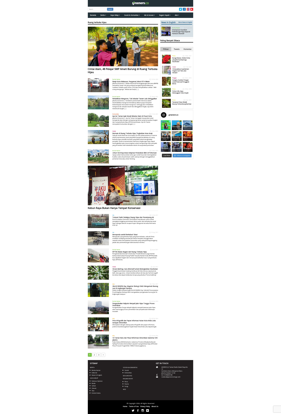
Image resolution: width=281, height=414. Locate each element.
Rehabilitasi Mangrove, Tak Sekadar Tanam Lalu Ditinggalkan (134, 99)
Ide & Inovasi (149, 15)
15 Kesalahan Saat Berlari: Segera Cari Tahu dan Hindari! (180, 71)
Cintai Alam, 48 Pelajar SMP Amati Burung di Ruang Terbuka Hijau (122, 70)
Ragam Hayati (164, 15)
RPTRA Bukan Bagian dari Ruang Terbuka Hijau (129, 252)
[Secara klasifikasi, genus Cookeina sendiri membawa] (188, 147)
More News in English (185, 22)
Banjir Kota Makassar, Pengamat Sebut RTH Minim (131, 81)
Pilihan (166, 49)
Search (110, 9)
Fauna (127, 384)
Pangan (174, 78)
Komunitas (115, 114)
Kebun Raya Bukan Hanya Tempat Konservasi (114, 208)
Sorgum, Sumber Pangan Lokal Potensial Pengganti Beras (180, 82)
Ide (113, 215)
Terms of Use (134, 406)
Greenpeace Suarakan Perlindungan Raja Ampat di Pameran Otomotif (181, 31)
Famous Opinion (97, 381)
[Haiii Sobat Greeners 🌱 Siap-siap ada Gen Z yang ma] (166, 125)
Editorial (94, 373)
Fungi (126, 386)
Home (125, 406)
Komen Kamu (96, 393)
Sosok (127, 370)
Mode (93, 383)
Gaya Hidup (114, 15)
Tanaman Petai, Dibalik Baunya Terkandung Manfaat (181, 103)
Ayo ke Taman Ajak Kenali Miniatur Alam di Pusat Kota (132, 116)
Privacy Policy (145, 406)
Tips (93, 391)
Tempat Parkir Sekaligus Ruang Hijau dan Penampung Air (133, 217)
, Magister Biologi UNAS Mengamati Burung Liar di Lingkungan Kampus (135, 287)
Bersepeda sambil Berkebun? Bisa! (124, 234)
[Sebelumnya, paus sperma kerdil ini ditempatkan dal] (188, 125)
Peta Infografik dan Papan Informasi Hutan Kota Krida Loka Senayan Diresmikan (134, 322)
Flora (173, 56)
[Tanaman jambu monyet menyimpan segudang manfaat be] (188, 136)
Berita (102, 15)
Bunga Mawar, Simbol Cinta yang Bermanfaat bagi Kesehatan (181, 60)
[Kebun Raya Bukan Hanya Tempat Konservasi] (123, 185)
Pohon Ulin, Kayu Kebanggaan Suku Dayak (180, 92)
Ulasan (94, 388)
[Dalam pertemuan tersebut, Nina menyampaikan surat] (166, 136)
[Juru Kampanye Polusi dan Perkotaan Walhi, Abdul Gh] (177, 125)
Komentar (188, 49)
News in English (97, 375)
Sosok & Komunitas (131, 15)
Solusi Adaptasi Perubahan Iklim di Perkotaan (134, 153)
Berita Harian (116, 79)
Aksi (176, 15)
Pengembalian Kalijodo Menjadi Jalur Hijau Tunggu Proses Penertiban (133, 304)
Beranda (93, 15)
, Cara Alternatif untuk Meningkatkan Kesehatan (135, 269)
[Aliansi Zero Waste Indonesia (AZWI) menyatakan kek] (177, 136)
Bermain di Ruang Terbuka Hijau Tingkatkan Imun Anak (132, 133)
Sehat (114, 131)
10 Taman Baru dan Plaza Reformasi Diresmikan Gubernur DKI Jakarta (135, 339)
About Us (154, 406)
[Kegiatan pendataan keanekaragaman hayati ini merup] (166, 147)
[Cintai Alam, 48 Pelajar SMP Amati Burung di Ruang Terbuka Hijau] (123, 46)
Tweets (177, 49)
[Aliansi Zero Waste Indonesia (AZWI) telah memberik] (177, 147)
